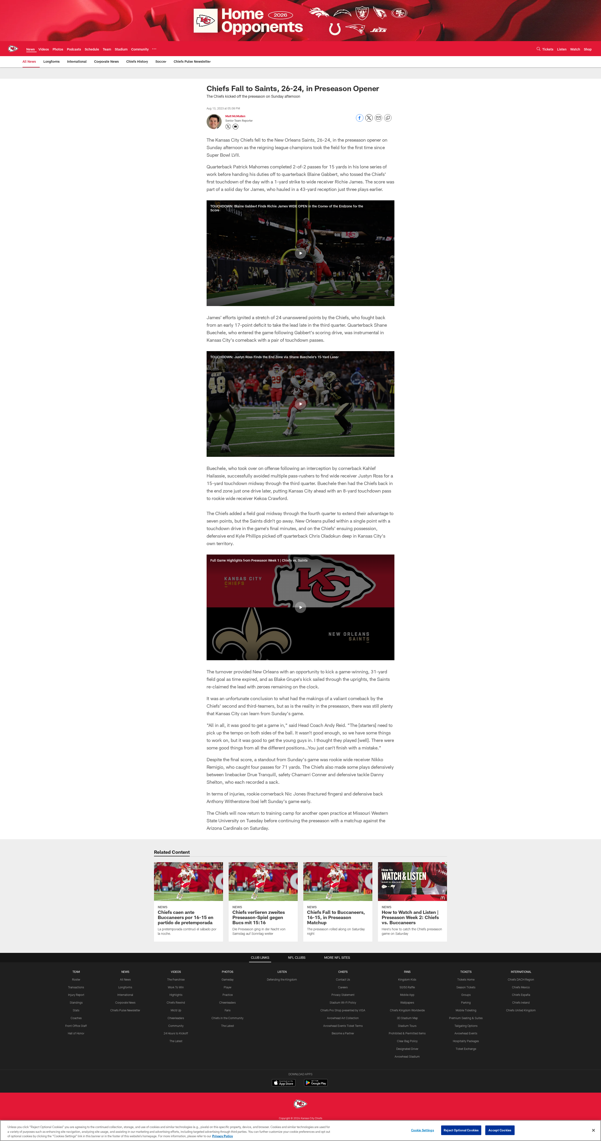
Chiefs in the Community (227, 1018)
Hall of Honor (76, 1033)
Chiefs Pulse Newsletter (125, 1010)
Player (227, 987)
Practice (228, 994)
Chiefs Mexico (521, 987)
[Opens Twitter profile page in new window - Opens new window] (228, 126)
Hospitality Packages (466, 1041)
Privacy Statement (342, 994)
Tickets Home (465, 979)
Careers (343, 987)
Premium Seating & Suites (466, 1018)
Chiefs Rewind (176, 1002)
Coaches (76, 1018)
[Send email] (378, 120)
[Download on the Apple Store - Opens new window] (283, 1083)
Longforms (125, 987)
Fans (228, 1010)
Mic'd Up (176, 1010)
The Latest (176, 1041)
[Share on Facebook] (359, 120)
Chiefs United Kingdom (521, 1010)
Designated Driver (407, 1048)
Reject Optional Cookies (461, 1130)
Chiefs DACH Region (521, 979)
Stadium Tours (407, 1025)
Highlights (176, 994)
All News (125, 979)
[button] (300, 253)
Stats (76, 1010)
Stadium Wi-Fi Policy (343, 1002)
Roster (76, 979)
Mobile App (407, 994)
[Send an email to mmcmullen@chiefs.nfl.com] (235, 126)
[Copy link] (388, 118)
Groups (466, 994)
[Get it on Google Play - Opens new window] (316, 1085)
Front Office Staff (76, 1025)
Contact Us (343, 979)
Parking (466, 1002)
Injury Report (76, 994)
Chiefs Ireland (521, 1002)
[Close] (593, 1130)
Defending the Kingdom (282, 979)
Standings (76, 1002)
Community (176, 1025)
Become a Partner (343, 1033)
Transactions (76, 987)
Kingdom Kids (407, 979)
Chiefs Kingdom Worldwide (407, 1010)
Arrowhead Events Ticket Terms (343, 1025)
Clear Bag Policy (407, 1041)
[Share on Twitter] (369, 120)
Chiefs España (521, 994)
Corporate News (125, 1002)
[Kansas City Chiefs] (300, 1104)
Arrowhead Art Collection (343, 1018)
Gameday (228, 979)
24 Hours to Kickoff (176, 1033)
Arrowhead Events (466, 1033)
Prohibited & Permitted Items (407, 1033)
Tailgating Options (466, 1025)
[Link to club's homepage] (13, 48)
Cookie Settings (422, 1130)
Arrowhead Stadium (407, 1056)
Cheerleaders (176, 1018)
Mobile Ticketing (466, 1010)
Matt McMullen (235, 116)
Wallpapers (407, 1002)
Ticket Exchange (466, 1048)
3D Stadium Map (407, 1018)
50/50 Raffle (407, 987)
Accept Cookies (500, 1130)
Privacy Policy (222, 1136)
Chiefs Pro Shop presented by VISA (342, 1010)
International (125, 994)
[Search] (538, 49)
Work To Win (176, 987)
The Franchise (176, 979)
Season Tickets (465, 987)
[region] (300, 1130)
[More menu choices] (154, 49)
